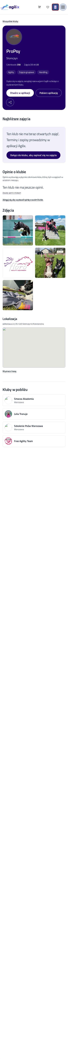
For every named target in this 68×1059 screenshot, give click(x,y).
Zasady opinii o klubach (12, 193)
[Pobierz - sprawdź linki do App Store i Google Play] (55, 7)
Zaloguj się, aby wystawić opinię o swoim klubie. (23, 199)
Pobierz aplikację (49, 93)
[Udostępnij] (10, 102)
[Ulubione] (48, 7)
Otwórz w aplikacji (20, 93)
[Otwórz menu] (63, 7)
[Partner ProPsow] (18, 263)
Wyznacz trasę (9, 371)
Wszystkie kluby (10, 21)
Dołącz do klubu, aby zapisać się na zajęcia (33, 155)
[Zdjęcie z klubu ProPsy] (18, 230)
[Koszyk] (39, 7)
